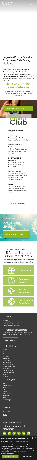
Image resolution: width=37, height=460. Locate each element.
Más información (22, 451)
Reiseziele (6, 354)
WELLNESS (6, 393)
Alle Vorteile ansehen (17, 203)
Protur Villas (6, 368)
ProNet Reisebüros (9, 366)
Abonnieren (9, 340)
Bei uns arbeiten (8, 364)
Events (5, 389)
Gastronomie (7, 385)
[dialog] (18, 448)
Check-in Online (8, 370)
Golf (4, 383)
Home (5, 350)
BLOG (5, 375)
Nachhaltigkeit (7, 400)
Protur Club (6, 360)
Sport (4, 387)
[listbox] (33, 438)
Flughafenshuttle (8, 373)
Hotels (5, 352)
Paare (4, 398)
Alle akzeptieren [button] (10, 456)
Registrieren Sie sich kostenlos (17, 108)
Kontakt (5, 377)
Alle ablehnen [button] (27, 456)
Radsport (6, 395)
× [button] (35, 437)
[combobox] (27, 4)
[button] (18, 453)
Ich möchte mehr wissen (14, 234)
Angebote (6, 356)
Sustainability (7, 362)
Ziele (5, 415)
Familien (5, 391)
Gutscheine (6, 358)
